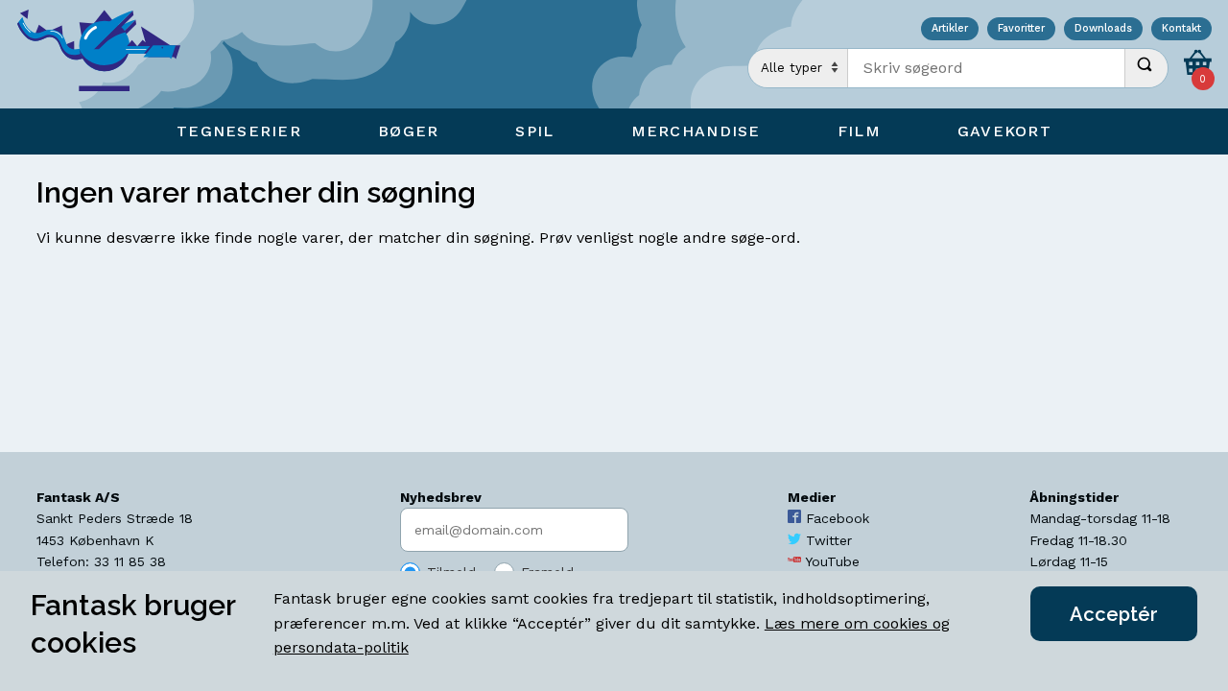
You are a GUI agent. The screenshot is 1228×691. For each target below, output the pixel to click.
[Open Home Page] (108, 54)
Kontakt (1181, 29)
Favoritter (1021, 29)
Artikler (950, 29)
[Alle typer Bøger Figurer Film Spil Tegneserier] (798, 68)
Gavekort (1004, 131)
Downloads (1103, 29)
